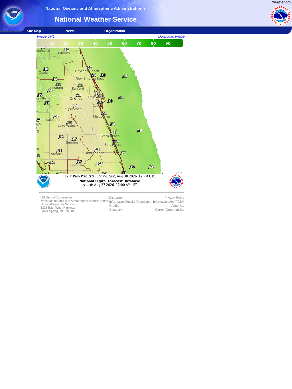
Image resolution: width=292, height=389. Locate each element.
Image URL (46, 36)
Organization (114, 31)
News (70, 31)
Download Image (171, 36)
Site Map (34, 31)
